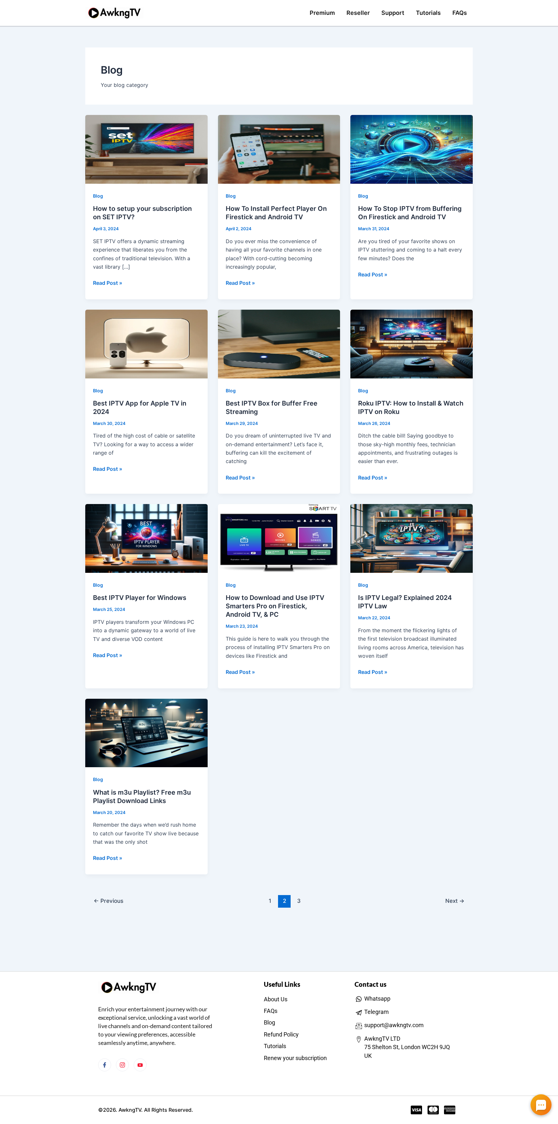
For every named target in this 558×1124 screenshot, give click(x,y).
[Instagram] (122, 1064)
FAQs (459, 12)
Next (454, 900)
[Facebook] (104, 1064)
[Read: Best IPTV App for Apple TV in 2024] (146, 343)
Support (392, 12)
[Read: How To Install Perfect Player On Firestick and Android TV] (279, 149)
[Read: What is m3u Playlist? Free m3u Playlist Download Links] (146, 732)
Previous (108, 900)
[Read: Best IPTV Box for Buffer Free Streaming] (279, 343)
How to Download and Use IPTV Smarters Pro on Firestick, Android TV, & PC (275, 606)
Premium (322, 12)
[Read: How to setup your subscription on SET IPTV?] (146, 149)
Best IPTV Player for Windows (139, 598)
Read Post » (107, 282)
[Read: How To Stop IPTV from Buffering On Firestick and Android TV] (411, 149)
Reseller (358, 12)
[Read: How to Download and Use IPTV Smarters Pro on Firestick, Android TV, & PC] (279, 538)
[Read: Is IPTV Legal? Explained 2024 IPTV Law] (411, 538)
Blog (98, 196)
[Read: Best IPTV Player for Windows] (146, 538)
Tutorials (428, 12)
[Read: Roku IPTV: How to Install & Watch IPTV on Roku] (411, 343)
